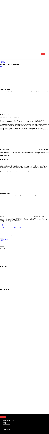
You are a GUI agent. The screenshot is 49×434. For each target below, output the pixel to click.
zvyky (2, 225)
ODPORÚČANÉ (3, 62)
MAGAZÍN (2, 61)
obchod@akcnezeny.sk (7, 429)
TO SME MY (4, 419)
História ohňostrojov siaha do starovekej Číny (8, 226)
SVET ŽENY (4, 422)
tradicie (2, 224)
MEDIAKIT (4, 423)
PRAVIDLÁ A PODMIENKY (6, 424)
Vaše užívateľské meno (11, 235)
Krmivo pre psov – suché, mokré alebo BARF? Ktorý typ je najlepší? (12, 227)
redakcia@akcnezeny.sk (8, 430)
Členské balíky (3, 416)
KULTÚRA (2, 60)
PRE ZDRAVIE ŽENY (5, 421)
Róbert (1, 66)
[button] (3, 54)
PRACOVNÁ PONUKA (6, 418)
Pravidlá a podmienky (3, 240)
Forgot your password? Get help (4, 239)
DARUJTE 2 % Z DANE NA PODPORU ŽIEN (8, 420)
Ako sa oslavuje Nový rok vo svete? (9, 64)
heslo (7, 237)
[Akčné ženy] (23, 54)
